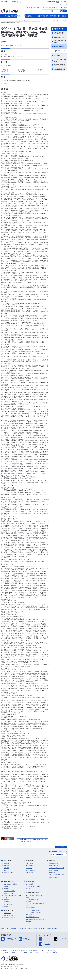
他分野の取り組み (8, 872)
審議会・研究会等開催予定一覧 (59, 51)
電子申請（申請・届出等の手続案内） (35, 896)
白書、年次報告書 (8, 915)
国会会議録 (57, 55)
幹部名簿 (6, 886)
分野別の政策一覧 (59, 33)
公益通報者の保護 (30, 907)
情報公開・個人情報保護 (32, 910)
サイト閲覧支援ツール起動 (56, 4)
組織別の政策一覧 (59, 37)
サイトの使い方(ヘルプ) (25, 952)
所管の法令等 (30, 881)
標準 (58, 1)
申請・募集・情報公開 (32, 892)
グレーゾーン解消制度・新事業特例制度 (35, 904)
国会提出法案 (29, 884)
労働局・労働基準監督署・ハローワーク (12, 896)
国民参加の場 (63, 7)
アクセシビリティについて (9, 952)
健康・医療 (6, 863)
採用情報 (6, 906)
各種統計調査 (7, 913)
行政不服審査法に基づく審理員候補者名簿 (35, 920)
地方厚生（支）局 (8, 893)
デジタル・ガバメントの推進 (33, 912)
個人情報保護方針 (25, 950)
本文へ (28, 7)
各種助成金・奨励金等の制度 (60, 41)
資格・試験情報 (8, 904)
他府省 (14, 928)
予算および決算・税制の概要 (60, 60)
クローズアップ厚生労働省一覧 (49, 928)
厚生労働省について (10, 881)
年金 (5, 870)
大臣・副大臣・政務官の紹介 (11, 884)
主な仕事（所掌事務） (9, 891)
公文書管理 (29, 914)
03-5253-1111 (10, 966)
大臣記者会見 (29, 863)
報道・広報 (29, 860)
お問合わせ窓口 (36, 7)
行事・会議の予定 (30, 870)
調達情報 (28, 901)
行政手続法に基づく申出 (32, 917)
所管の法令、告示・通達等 (33, 886)
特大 (65, 1)
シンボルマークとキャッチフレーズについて (44, 950)
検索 (63, 11)
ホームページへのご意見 (51, 952)
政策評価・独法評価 (59, 65)
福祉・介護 (6, 865)
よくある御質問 (46, 7)
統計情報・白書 (8, 910)
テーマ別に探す (8, 860)
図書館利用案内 (33, 928)
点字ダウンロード (43, 4)
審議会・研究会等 (59, 46)
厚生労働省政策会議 (59, 69)
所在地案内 (6, 888)
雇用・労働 (6, 868)
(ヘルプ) (65, 4)
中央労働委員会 (8, 901)
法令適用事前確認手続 (32, 899)
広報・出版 (29, 868)
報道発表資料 (29, 865)
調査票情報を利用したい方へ (11, 917)
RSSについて (38, 952)
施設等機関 (6, 899)
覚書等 (28, 888)
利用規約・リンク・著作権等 (10, 950)
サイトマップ (55, 7)
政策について (58, 29)
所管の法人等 (22, 928)
